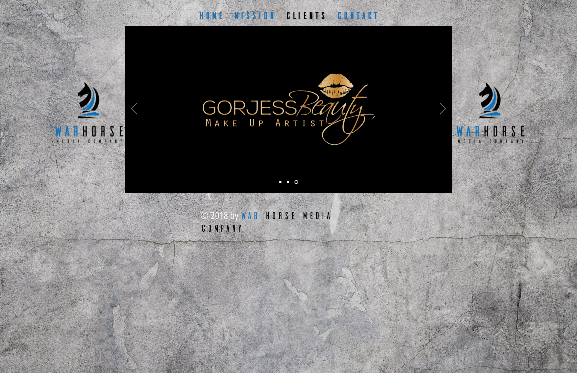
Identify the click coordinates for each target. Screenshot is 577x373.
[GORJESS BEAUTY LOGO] (297, 182)
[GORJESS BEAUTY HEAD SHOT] (289, 182)
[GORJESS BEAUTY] (281, 182)
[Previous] (134, 109)
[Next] (443, 109)
